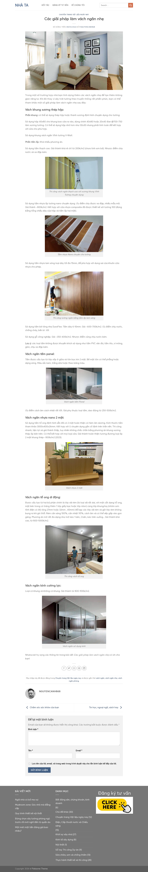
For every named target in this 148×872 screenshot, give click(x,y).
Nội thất (60, 844)
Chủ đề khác (62, 811)
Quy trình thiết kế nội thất (28, 813)
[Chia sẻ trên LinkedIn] (84, 668)
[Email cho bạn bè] (74, 668)
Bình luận (33, 729)
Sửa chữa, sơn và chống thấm (71, 854)
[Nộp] (130, 5)
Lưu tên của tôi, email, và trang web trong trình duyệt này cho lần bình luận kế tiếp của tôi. (74, 763)
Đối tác (45, 5)
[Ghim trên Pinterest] (79, 668)
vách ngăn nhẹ (111, 678)
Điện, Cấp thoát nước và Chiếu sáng (72, 824)
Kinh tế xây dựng (64, 839)
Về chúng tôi (78, 5)
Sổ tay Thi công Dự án (67, 849)
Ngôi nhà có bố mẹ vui (26, 799)
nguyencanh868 (87, 27)
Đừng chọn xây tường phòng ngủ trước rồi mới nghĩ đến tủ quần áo (32, 820)
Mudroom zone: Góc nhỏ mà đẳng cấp (32, 806)
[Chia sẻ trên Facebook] (64, 668)
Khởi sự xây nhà (64, 834)
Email (79, 750)
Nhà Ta (21, 5)
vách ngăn (100, 678)
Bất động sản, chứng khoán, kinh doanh (72, 801)
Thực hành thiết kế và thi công (71, 860)
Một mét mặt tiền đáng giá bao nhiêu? (31, 829)
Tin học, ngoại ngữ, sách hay (104, 707)
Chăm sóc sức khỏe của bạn (44, 707)
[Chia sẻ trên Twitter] (69, 668)
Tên (30, 750)
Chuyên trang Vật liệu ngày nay (74, 15)
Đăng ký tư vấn (60, 5)
